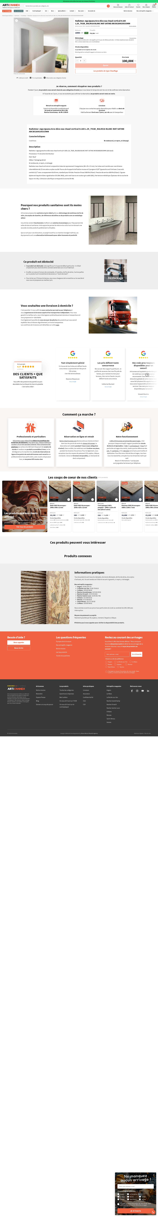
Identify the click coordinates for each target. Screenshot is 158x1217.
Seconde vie (91, 11)
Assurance (86, 694)
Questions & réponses (67, 694)
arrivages (137, 441)
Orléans (109, 712)
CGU (84, 701)
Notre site (63, 441)
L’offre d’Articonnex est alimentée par (122, 441)
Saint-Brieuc (111, 719)
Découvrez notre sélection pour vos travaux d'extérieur (79, 1)
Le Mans (109, 694)
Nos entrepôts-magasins (144, 11)
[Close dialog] (153, 1174)
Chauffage (23, 15)
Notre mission (128, 11)
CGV (84, 704)
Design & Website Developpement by (79, 733)
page (57, 325)
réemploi (126, 451)
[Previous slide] (58, 375)
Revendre (39, 694)
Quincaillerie (62, 11)
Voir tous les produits (24, 527)
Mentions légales (139, 733)
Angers (109, 690)
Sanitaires (17, 15)
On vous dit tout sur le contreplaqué (67, 705)
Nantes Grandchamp (113, 701)
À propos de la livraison (63, 641)
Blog (37, 701)
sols (108, 451)
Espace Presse (40, 697)
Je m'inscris (136, 654)
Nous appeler (19, 642)
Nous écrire (18, 648)
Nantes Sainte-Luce (113, 708)
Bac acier (81, 11)
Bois (52, 11)
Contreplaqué (36, 11)
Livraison (86, 690)
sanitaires (115, 451)
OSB (27, 11)
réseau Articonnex (89, 443)
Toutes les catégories (67, 690)
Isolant (72, 11)
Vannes (109, 722)
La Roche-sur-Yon (112, 697)
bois (142, 446)
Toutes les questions (63, 656)
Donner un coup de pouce (44, 704)
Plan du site (147, 733)
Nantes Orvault (112, 704)
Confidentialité (88, 697)
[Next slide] (147, 375)
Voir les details (132, 26)
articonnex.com (71, 441)
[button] (16, 20)
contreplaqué (134, 446)
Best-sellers (63, 697)
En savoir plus (133, 38)
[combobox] (66, 6)
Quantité (78, 57)
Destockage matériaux (7, 15)
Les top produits (61, 652)
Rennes (109, 715)
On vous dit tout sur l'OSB (68, 701)
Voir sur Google (72, 381)
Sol (46, 11)
